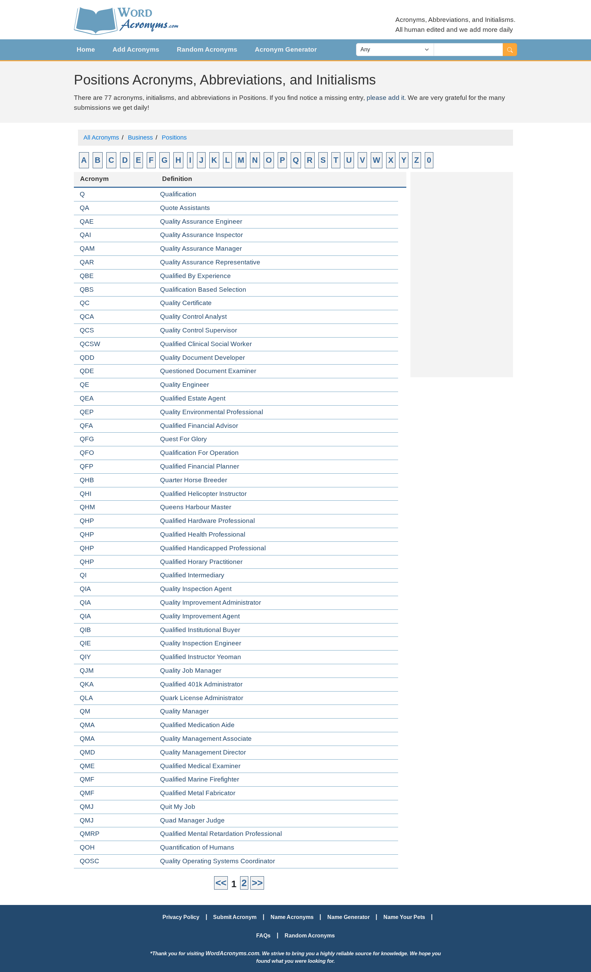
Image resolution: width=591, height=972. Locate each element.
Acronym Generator (286, 49)
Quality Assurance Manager (201, 248)
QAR (87, 262)
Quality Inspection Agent (196, 588)
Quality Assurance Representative (210, 262)
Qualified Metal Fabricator (197, 793)
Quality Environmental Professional (211, 412)
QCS (87, 330)
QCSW (90, 343)
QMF (87, 779)
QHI (85, 493)
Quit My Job (177, 806)
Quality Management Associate (206, 738)
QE (84, 384)
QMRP (90, 833)
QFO (87, 452)
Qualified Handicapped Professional (213, 548)
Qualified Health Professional (202, 534)
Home (86, 49)
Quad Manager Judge (192, 820)
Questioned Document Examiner (208, 371)
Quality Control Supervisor (198, 330)
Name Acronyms (292, 917)
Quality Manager (184, 711)
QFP (86, 466)
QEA (87, 398)
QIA (85, 588)
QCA (87, 316)
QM (85, 711)
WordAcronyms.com (232, 953)
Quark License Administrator (201, 697)
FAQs (263, 935)
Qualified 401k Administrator (201, 684)
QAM (87, 248)
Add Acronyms (136, 49)
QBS (87, 289)
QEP (87, 412)
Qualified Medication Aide (197, 724)
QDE (87, 371)
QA (84, 207)
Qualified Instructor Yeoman (200, 656)
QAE (87, 221)
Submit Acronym (235, 917)
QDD (87, 357)
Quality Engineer (184, 384)
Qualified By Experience (195, 275)
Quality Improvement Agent (200, 616)
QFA (86, 425)
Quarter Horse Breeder (193, 480)
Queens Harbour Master (195, 507)
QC (85, 302)
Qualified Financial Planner (199, 466)
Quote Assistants (185, 207)
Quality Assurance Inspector (201, 234)
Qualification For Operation (199, 452)
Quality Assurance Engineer (201, 221)
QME (87, 766)
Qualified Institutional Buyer (200, 629)
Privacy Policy (180, 917)
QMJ (87, 806)
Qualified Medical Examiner (200, 766)
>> (257, 883)
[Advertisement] (461, 274)
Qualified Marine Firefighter (199, 779)
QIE (85, 643)
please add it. (386, 97)
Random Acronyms (207, 49)
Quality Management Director (203, 752)
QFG (87, 439)
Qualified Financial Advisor (199, 425)
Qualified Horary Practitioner (201, 561)
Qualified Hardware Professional (207, 520)
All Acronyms (101, 137)
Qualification (178, 194)
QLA (86, 697)
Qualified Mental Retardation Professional (221, 833)
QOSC (89, 861)
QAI (85, 234)
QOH (87, 847)
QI (83, 575)
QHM (87, 507)
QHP (87, 520)
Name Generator (348, 917)
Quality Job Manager (190, 670)
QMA (87, 724)
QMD (87, 752)
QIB (85, 629)
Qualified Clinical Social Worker (206, 343)
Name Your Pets (404, 917)
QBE (87, 275)
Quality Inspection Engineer (200, 643)
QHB (87, 480)
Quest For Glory (183, 439)
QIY (85, 656)
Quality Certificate (186, 302)
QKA (87, 684)
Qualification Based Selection (203, 289)
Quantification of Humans (197, 847)
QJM (87, 670)
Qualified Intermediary (192, 575)
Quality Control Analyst (193, 316)
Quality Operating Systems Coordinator (217, 861)
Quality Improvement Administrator (210, 602)
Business (140, 137)
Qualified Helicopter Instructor (203, 493)
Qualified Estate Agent (192, 398)
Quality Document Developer (202, 357)
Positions (174, 137)
